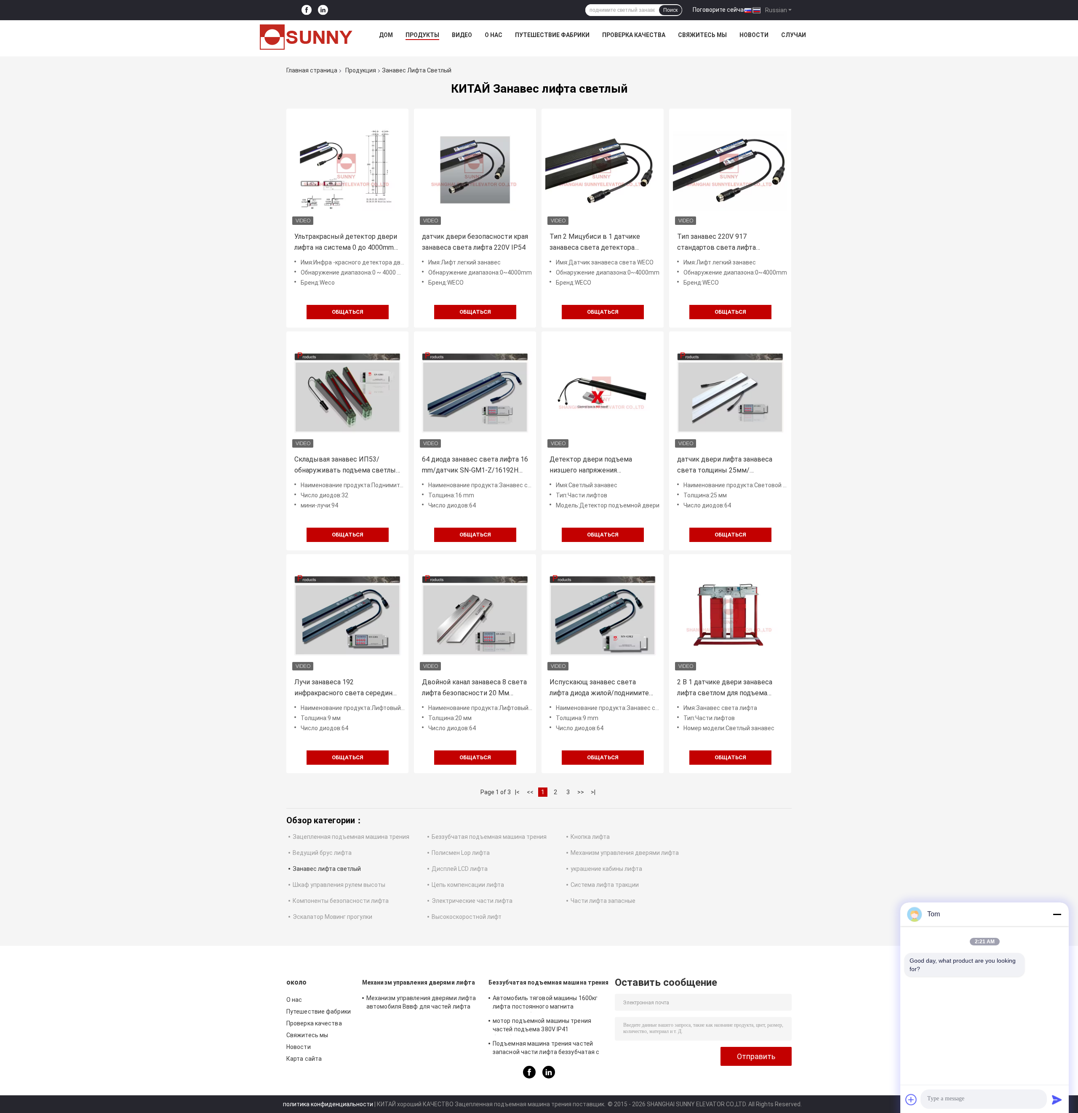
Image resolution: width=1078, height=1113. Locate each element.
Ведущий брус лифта (322, 852)
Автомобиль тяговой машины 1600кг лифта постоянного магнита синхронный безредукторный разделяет (545, 1003)
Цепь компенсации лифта (468, 884)
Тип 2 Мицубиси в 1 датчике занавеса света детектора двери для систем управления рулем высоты (598, 242)
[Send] (1057, 1099)
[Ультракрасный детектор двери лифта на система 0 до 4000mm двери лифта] (347, 169)
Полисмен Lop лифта (461, 852)
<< (530, 792)
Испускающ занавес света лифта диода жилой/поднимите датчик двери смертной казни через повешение (599, 688)
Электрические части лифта (472, 900)
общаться (347, 312)
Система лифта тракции (605, 884)
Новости (753, 35)
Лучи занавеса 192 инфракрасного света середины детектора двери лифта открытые (346, 688)
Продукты (422, 35)
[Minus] (1057, 914)
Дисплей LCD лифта (460, 868)
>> (580, 792)
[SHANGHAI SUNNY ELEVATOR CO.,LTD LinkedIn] (323, 10)
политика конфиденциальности (328, 1104)
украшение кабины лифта (606, 868)
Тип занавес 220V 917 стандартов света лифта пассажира (716, 242)
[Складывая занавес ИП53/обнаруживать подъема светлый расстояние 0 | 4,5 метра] (347, 392)
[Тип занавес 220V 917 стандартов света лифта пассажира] (730, 169)
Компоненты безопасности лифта (341, 900)
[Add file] (911, 1099)
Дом (386, 35)
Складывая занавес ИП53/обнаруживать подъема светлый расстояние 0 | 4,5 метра (347, 465)
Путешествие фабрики (552, 35)
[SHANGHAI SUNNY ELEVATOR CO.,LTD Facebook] (306, 10)
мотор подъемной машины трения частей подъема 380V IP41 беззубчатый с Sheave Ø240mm (542, 1026)
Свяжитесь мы (702, 35)
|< (517, 792)
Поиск (670, 10)
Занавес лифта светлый (327, 868)
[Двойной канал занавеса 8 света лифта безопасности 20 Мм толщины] (475, 615)
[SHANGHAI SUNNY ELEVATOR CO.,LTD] (306, 37)
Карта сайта (304, 1058)
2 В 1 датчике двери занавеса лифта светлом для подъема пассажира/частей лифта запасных (724, 688)
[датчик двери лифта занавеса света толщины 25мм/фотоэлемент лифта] (730, 392)
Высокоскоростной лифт (467, 916)
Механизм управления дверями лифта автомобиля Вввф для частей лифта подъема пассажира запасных (421, 1003)
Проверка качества (633, 35)
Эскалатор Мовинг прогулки (332, 916)
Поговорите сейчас (720, 9)
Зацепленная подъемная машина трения (351, 836)
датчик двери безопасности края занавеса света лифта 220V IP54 (475, 241)
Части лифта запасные (603, 900)
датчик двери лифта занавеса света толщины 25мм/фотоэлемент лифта (724, 465)
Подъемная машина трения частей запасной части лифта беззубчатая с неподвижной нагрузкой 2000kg (546, 1049)
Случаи (793, 35)
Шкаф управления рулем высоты (339, 884)
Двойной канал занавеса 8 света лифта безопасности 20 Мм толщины (474, 688)
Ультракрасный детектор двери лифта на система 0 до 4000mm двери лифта (345, 242)
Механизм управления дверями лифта (625, 852)
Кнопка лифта (590, 836)
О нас (493, 35)
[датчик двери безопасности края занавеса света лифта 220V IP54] (475, 169)
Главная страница (311, 70)
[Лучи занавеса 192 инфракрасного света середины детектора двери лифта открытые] (347, 615)
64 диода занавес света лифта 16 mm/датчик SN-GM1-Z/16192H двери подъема (475, 465)
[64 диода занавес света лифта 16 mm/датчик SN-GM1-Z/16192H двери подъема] (475, 392)
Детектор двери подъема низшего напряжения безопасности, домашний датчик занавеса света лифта (602, 465)
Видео (462, 35)
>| (593, 792)
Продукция (360, 70)
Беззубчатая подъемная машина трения (489, 836)
